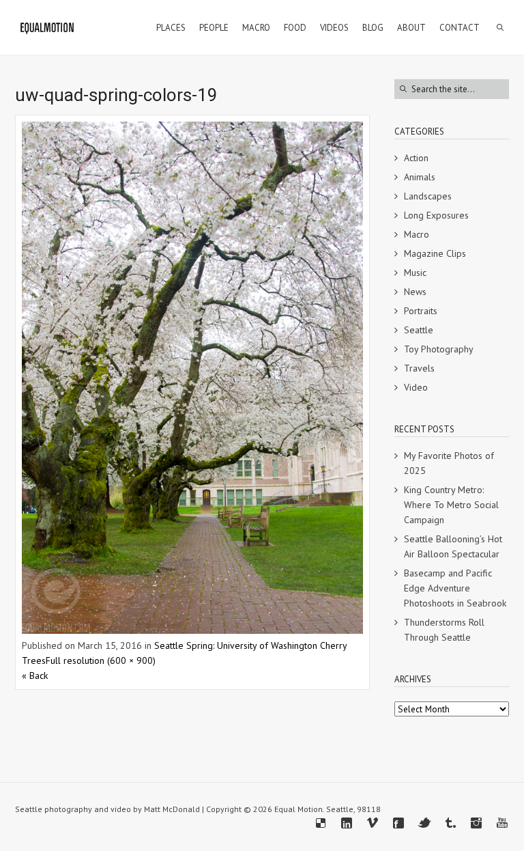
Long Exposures (436, 215)
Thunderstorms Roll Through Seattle (444, 629)
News (415, 291)
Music (415, 272)
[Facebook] (398, 823)
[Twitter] (424, 823)
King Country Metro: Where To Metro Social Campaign (451, 505)
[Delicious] (321, 823)
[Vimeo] (372, 823)
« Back (35, 675)
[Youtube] (502, 823)
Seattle (418, 330)
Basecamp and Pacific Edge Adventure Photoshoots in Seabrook (455, 588)
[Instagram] (476, 823)
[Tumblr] (450, 823)
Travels (419, 368)
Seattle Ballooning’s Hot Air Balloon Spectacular (453, 546)
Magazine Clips (435, 253)
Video (416, 387)
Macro (416, 234)
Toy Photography (439, 349)
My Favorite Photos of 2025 (449, 463)
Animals (419, 177)
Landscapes (428, 196)
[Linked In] (346, 823)
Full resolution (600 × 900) (101, 660)
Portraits (420, 311)
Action (416, 158)
